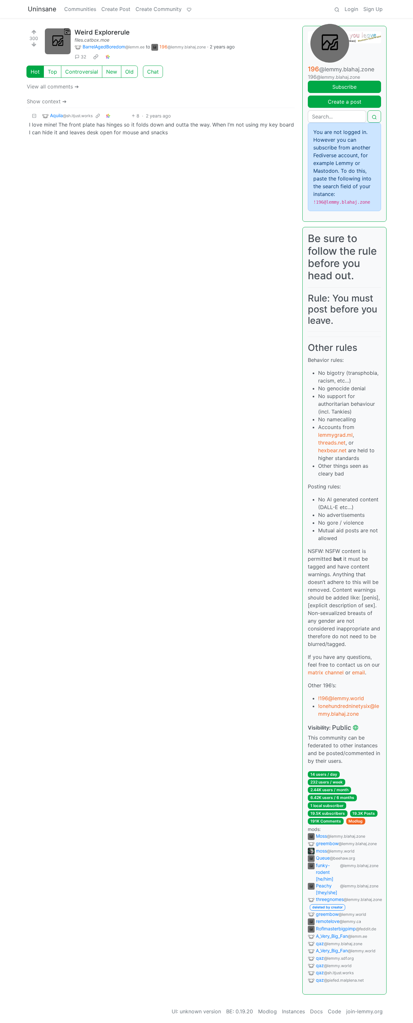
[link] (96, 57)
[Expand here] (58, 41)
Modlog (355, 821)
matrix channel (326, 672)
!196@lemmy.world (341, 698)
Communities (80, 9)
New (111, 71)
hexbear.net (332, 450)
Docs (316, 1011)
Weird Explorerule (102, 32)
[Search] (337, 9)
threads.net (332, 442)
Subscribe (344, 87)
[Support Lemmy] (189, 9)
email (358, 672)
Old (129, 71)
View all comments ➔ (53, 86)
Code (334, 1011)
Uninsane (42, 9)
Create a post (344, 101)
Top (52, 71)
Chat (153, 71)
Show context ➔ (46, 101)
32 (83, 56)
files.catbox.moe (92, 40)
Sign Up (373, 9)
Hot (35, 71)
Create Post (115, 9)
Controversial (81, 71)
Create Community (159, 9)
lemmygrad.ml (335, 435)
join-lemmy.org (364, 1011)
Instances (293, 1011)
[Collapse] (34, 116)
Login (351, 9)
